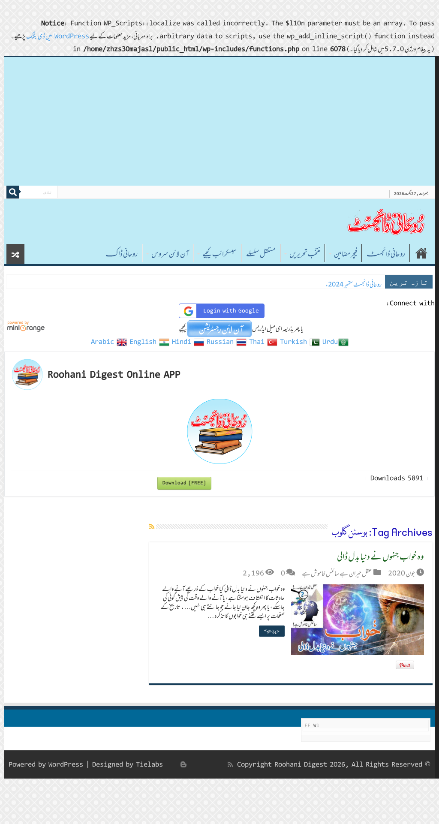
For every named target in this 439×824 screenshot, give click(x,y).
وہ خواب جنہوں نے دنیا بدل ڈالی (380, 556)
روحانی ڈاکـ (121, 254)
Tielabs (149, 764)
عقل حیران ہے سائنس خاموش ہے (337, 573)
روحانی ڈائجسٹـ (386, 254)
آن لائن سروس (170, 254)
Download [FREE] (184, 482)
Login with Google (231, 311)
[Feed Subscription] (151, 526)
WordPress (65, 764)
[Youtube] (193, 764)
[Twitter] (212, 764)
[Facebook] (221, 764)
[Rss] (230, 764)
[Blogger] (183, 764)
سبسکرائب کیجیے (219, 254)
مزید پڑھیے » (272, 630)
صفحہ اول (421, 253)
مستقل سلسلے (261, 254)
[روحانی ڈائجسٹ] (385, 221)
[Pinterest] (202, 764)
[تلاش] (12, 192)
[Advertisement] (219, 121)
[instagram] (174, 764)
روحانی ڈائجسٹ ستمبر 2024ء (353, 284)
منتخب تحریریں (304, 254)
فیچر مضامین (345, 254)
